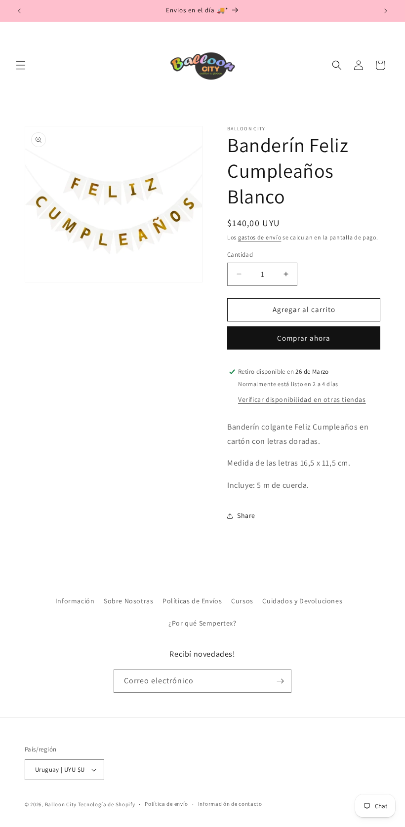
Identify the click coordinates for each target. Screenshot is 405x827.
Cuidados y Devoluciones (302, 600)
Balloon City (61, 804)
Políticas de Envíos (192, 600)
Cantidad (240, 254)
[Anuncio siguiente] (386, 11)
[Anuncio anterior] (19, 11)
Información (75, 600)
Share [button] (246, 515)
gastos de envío (260, 237)
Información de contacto (230, 803)
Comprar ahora (303, 338)
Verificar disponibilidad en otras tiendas (302, 399)
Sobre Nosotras (128, 600)
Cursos (242, 600)
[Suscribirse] (280, 681)
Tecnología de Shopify (106, 804)
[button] (21, 65)
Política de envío (166, 803)
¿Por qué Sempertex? (202, 623)
